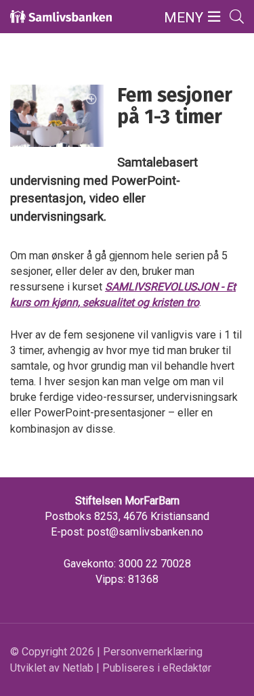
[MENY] (214, 17)
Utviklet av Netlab (51, 667)
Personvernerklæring (153, 651)
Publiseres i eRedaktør (156, 667)
